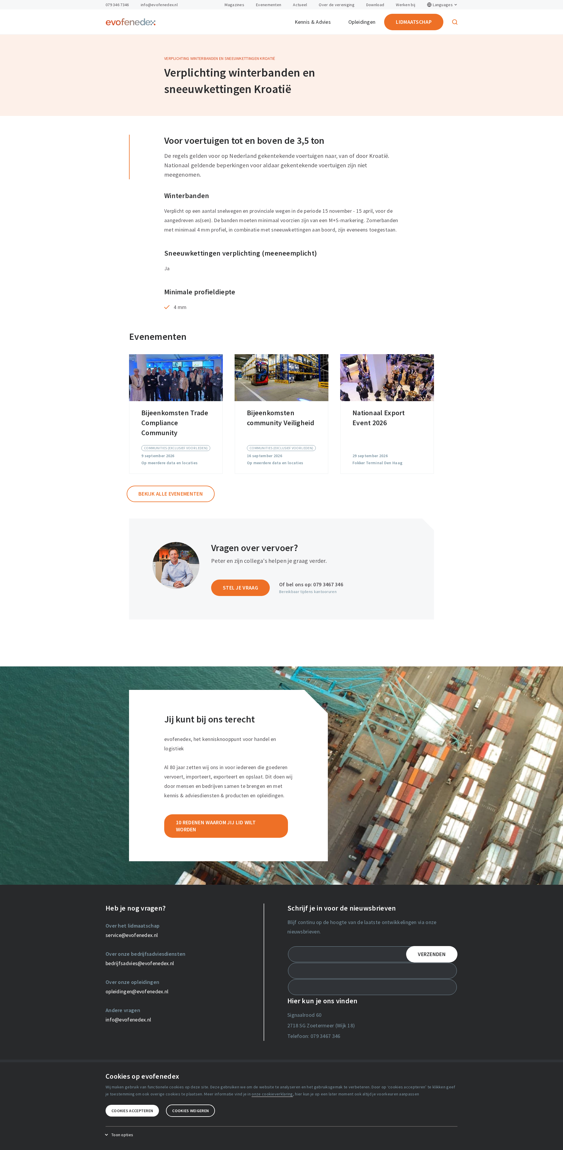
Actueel (300, 4)
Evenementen (268, 4)
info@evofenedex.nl (159, 4)
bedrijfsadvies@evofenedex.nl (140, 963)
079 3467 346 (328, 584)
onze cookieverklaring (272, 1094)
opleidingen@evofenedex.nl (137, 991)
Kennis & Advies (313, 21)
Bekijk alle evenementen (170, 493)
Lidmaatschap (414, 21)
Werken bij (405, 4)
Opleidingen (361, 21)
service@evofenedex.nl (132, 935)
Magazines (234, 4)
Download (375, 4)
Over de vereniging (336, 4)
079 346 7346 (117, 4)
